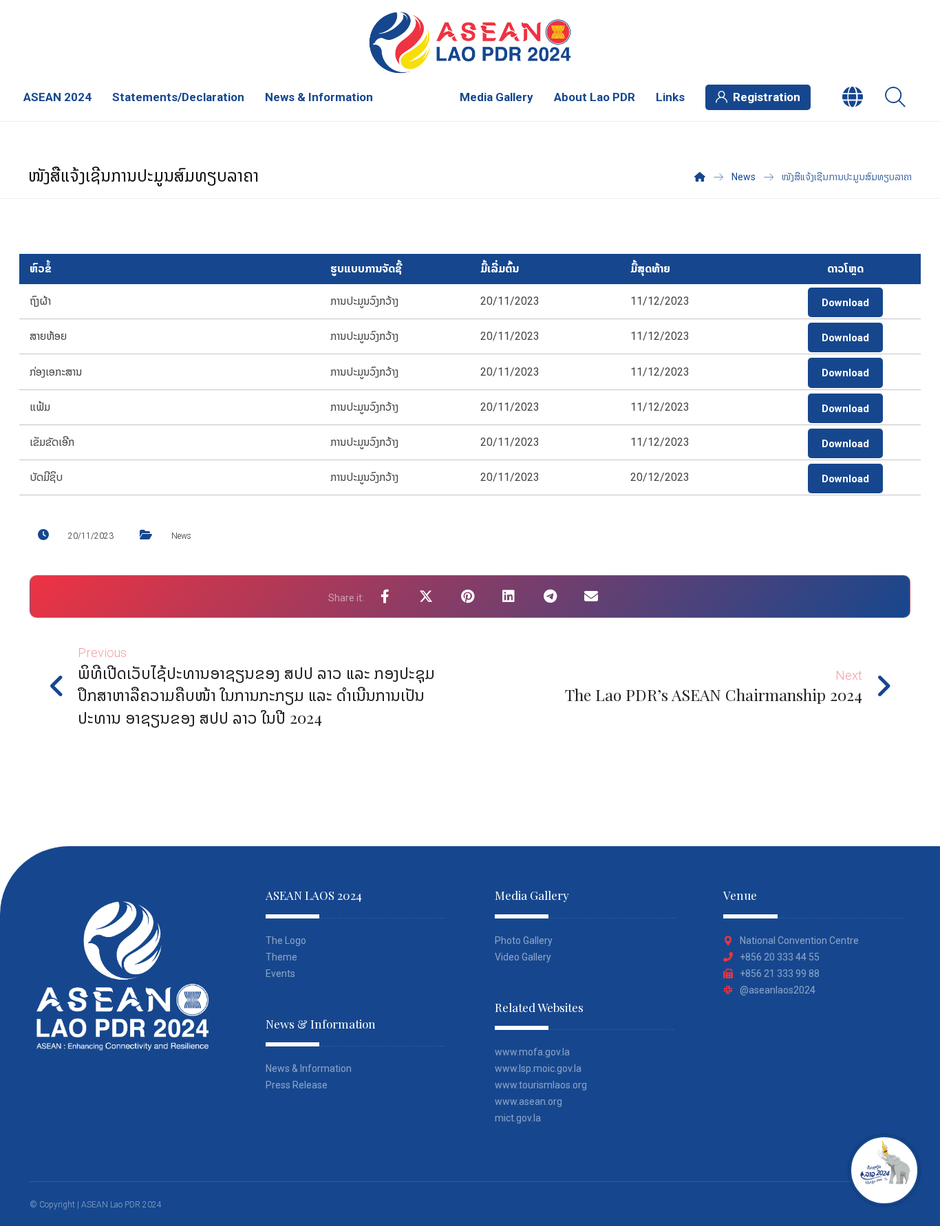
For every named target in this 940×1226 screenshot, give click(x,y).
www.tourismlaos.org (541, 1084)
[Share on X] (426, 596)
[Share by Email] (591, 596)
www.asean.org (528, 1101)
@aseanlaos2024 (777, 990)
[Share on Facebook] (384, 596)
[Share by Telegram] (550, 596)
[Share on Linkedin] (508, 596)
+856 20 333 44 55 (780, 956)
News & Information (309, 1068)
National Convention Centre (799, 940)
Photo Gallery (524, 940)
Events (280, 973)
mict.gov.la (518, 1117)
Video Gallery (523, 956)
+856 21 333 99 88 (780, 973)
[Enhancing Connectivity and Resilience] (470, 42)
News (181, 536)
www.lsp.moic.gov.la (538, 1068)
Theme (281, 956)
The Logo (286, 940)
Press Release (297, 1084)
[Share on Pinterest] (467, 596)
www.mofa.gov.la (532, 1051)
